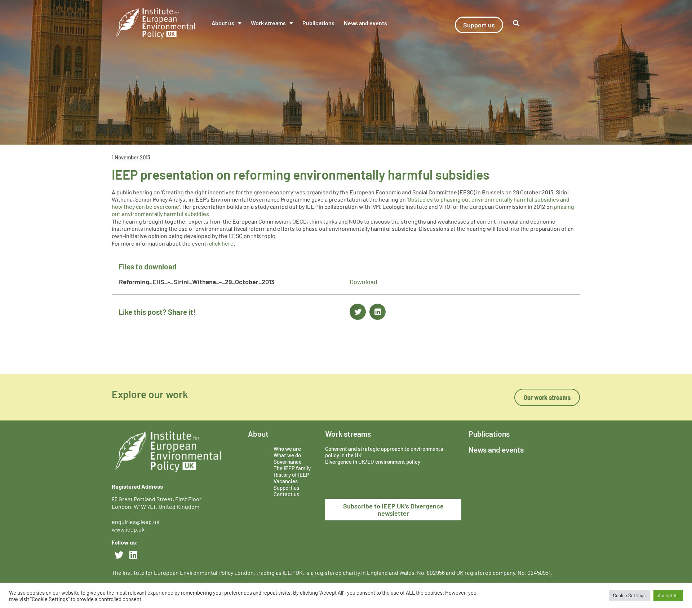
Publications (318, 22)
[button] (516, 23)
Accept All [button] (668, 595)
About (258, 433)
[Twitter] (119, 554)
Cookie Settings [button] (629, 595)
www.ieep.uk (128, 529)
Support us (286, 487)
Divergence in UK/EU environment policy (372, 461)
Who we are (287, 448)
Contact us (286, 494)
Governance (288, 461)
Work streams (268, 22)
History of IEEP (291, 474)
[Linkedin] (133, 554)
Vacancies (286, 481)
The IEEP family (292, 468)
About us (223, 22)
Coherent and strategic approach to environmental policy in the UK (385, 451)
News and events (365, 22)
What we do (287, 455)
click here (221, 243)
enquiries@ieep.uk (136, 521)
